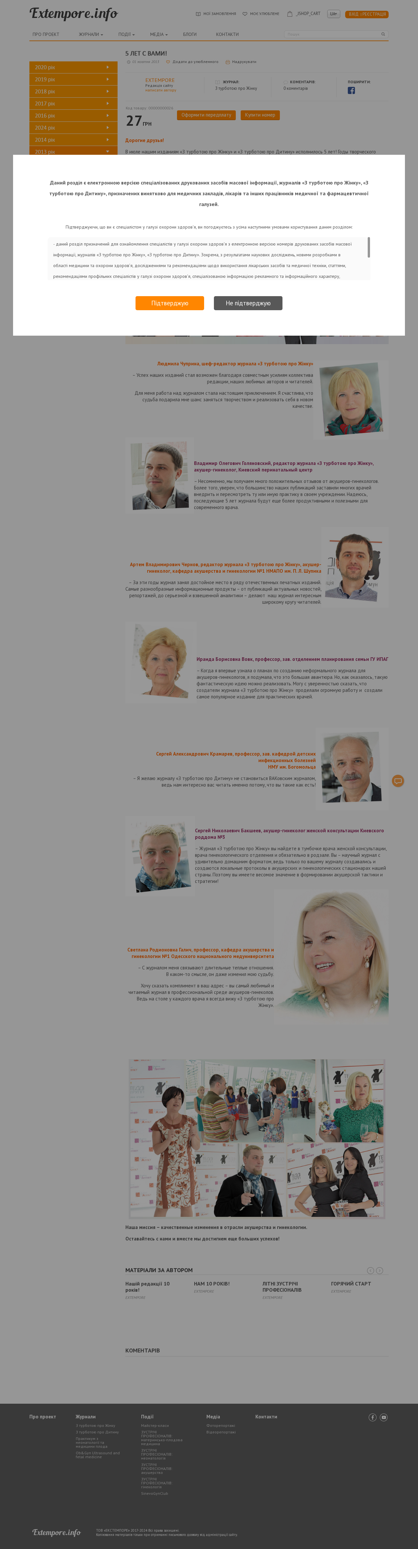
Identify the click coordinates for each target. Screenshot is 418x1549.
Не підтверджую (248, 303)
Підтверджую (169, 303)
